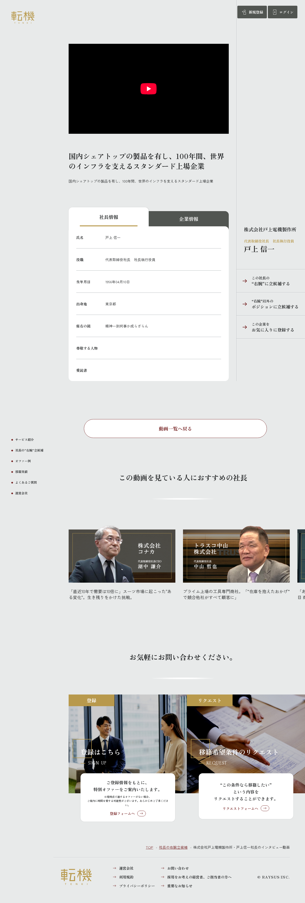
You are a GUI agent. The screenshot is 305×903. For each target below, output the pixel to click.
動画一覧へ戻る (175, 428)
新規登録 (256, 12)
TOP (149, 847)
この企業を (265, 327)
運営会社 (21, 493)
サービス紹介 (24, 439)
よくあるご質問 (26, 482)
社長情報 (108, 216)
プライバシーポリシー (137, 886)
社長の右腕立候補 (173, 847)
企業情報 (188, 218)
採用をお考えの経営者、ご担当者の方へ (199, 877)
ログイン (286, 12)
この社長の (263, 280)
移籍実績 (21, 471)
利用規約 (126, 877)
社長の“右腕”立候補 (29, 450)
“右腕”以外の (267, 303)
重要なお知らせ (179, 886)
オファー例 (23, 460)
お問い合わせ (178, 868)
